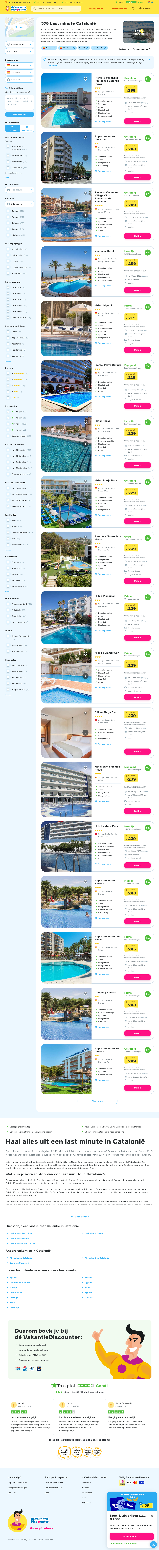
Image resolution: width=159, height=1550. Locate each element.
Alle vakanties (96, 8)
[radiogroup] (19, 302)
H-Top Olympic (104, 305)
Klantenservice (119, 8)
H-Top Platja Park (106, 480)
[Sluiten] (152, 1516)
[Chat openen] (153, 1544)
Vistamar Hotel (104, 251)
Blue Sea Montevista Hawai (108, 538)
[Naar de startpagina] (16, 9)
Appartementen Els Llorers (107, 1050)
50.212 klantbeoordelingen (90, 1392)
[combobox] (56, 9)
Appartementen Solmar (105, 882)
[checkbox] (19, 147)
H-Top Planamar (105, 595)
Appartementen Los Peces (107, 938)
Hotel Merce (102, 420)
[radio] (19, 287)
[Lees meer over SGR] (152, 2)
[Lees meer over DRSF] (39, 1369)
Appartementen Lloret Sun (105, 138)
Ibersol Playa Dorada (108, 364)
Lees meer (53, 65)
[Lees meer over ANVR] (148, 2)
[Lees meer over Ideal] (32, 1369)
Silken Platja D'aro (106, 712)
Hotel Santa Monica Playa (107, 768)
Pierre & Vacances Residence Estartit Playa (107, 80)
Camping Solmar (105, 992)
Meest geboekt (140, 49)
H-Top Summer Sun (107, 652)
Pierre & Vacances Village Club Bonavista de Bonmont (106, 197)
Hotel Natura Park (106, 826)
